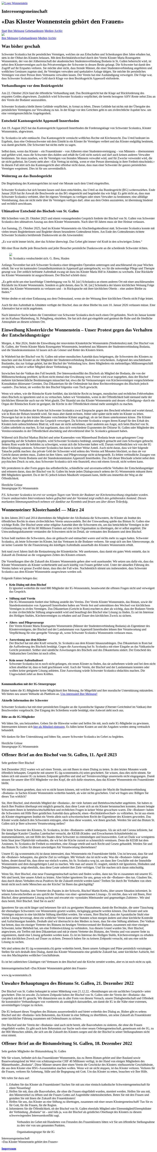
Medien (49, 30)
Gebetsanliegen (34, 30)
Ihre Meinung (16, 30)
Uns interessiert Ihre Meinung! (79, 694)
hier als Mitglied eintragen (49, 726)
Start (4, 30)
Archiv (58, 30)
